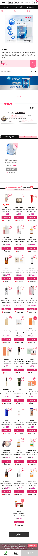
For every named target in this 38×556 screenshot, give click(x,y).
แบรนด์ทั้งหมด (31, 7)
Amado (5, 49)
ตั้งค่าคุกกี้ (13, 546)
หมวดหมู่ (19, 7)
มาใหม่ (6, 7)
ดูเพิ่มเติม (19, 534)
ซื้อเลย (6, 217)
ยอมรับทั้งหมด (32, 545)
